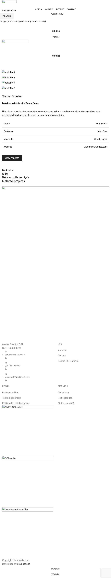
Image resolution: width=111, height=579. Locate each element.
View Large (106, 188)
